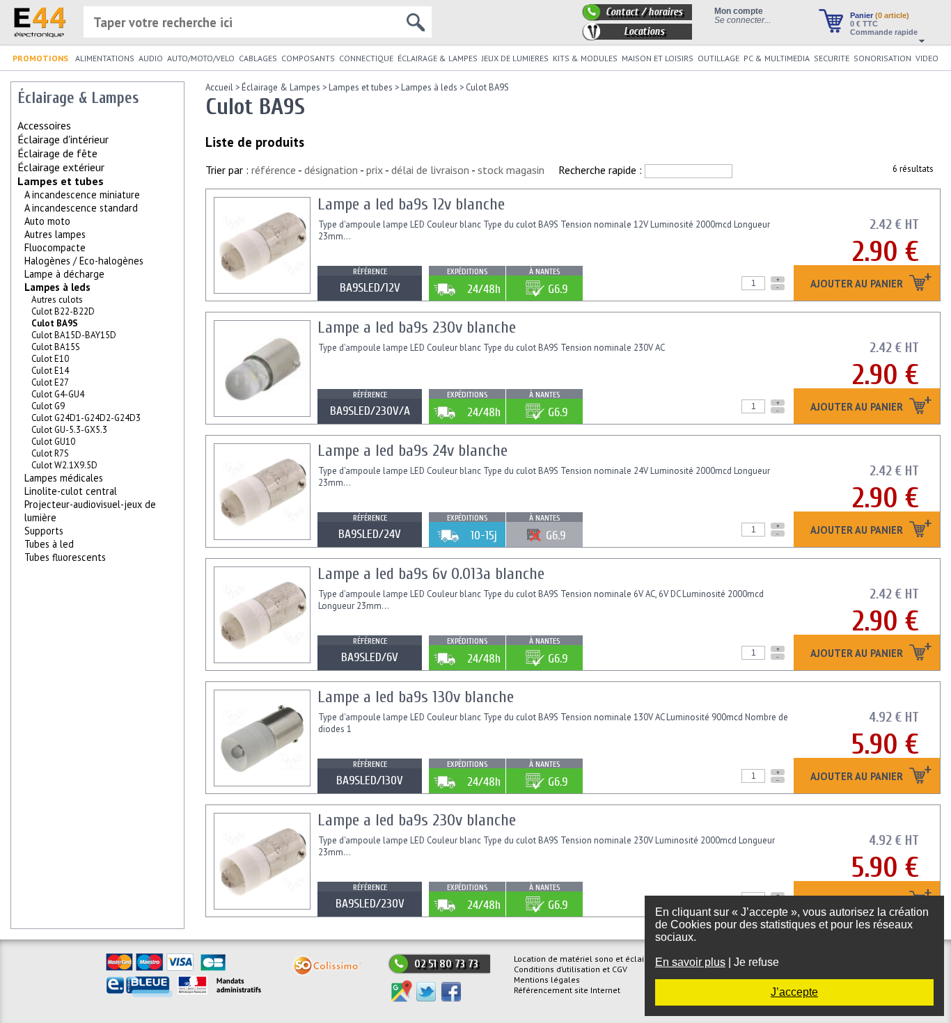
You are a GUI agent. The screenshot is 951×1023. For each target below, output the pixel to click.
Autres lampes (55, 234)
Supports (43, 530)
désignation (331, 170)
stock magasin (511, 170)
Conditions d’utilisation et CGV (570, 969)
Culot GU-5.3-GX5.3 (69, 430)
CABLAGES (258, 58)
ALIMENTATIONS (104, 58)
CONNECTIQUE (366, 58)
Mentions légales (547, 979)
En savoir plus (690, 962)
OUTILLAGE (718, 58)
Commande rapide (884, 32)
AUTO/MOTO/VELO (201, 58)
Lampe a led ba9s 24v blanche (412, 450)
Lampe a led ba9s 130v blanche (415, 697)
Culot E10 (50, 359)
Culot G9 (48, 406)
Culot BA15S (55, 347)
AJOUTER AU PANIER (858, 284)
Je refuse (756, 962)
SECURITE (831, 58)
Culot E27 (50, 382)
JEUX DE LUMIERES (515, 58)
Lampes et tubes (60, 181)
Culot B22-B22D (63, 311)
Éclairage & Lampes (281, 87)
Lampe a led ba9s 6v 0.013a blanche (430, 573)
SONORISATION (882, 58)
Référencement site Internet (567, 990)
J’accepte (794, 992)
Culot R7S (50, 453)
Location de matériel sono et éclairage (587, 958)
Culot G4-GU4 (57, 394)
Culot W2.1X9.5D (64, 465)
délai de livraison (430, 170)
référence (273, 170)
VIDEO (926, 58)
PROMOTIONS (40, 58)
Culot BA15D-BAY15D (73, 335)
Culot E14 (50, 370)
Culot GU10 (53, 441)
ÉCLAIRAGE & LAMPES (438, 58)
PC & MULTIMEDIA (777, 58)
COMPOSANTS (308, 58)
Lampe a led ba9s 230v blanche (416, 327)
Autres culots (57, 300)
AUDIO (151, 58)
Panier (879, 15)
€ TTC (864, 23)
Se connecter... (742, 19)
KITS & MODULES (585, 58)
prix (374, 170)
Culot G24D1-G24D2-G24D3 (86, 418)
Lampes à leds (57, 287)
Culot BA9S (487, 87)
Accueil (219, 87)
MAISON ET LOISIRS (657, 58)
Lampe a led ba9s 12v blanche (411, 204)
